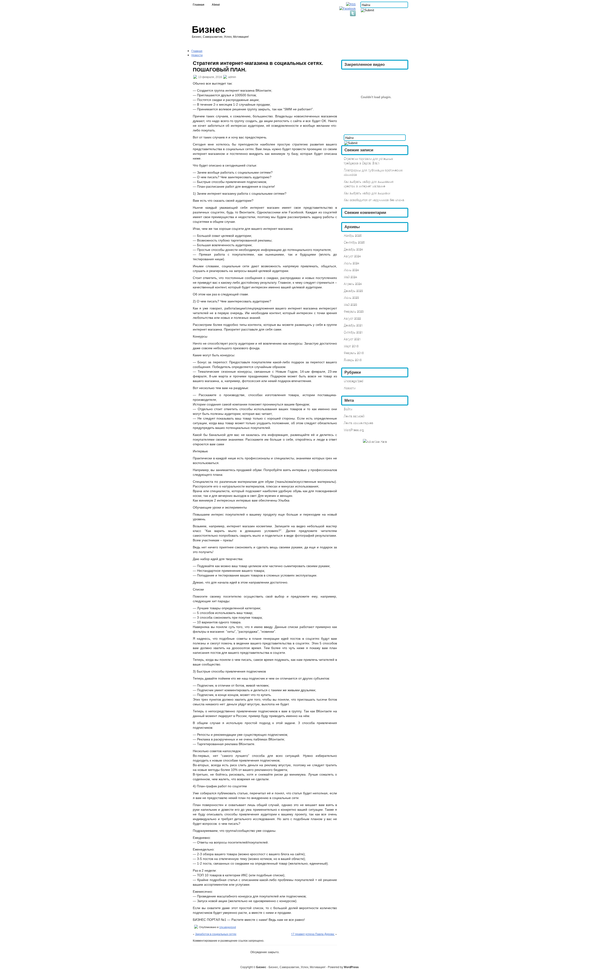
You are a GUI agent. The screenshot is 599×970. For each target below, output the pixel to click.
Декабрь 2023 (353, 290)
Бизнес (209, 29)
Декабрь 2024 (353, 249)
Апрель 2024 (353, 283)
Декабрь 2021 (353, 325)
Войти (348, 408)
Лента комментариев (358, 422)
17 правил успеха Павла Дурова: (313, 934)
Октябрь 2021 (353, 332)
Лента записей (354, 415)
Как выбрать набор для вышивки (367, 192)
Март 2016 (351, 345)
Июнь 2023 (351, 297)
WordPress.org (354, 429)
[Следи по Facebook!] (348, 8)
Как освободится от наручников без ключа (374, 199)
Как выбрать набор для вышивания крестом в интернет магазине (369, 183)
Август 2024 (352, 255)
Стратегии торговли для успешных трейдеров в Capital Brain (368, 160)
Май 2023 (350, 304)
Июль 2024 (351, 262)
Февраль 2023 (354, 311)
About (216, 4)
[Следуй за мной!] (353, 15)
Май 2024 (350, 276)
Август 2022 (352, 318)
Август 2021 (352, 338)
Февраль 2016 (354, 352)
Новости (197, 55)
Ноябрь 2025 (353, 235)
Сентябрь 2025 (354, 242)
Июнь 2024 (351, 269)
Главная (198, 4)
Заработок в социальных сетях (215, 934)
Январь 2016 (353, 359)
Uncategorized (227, 927)
